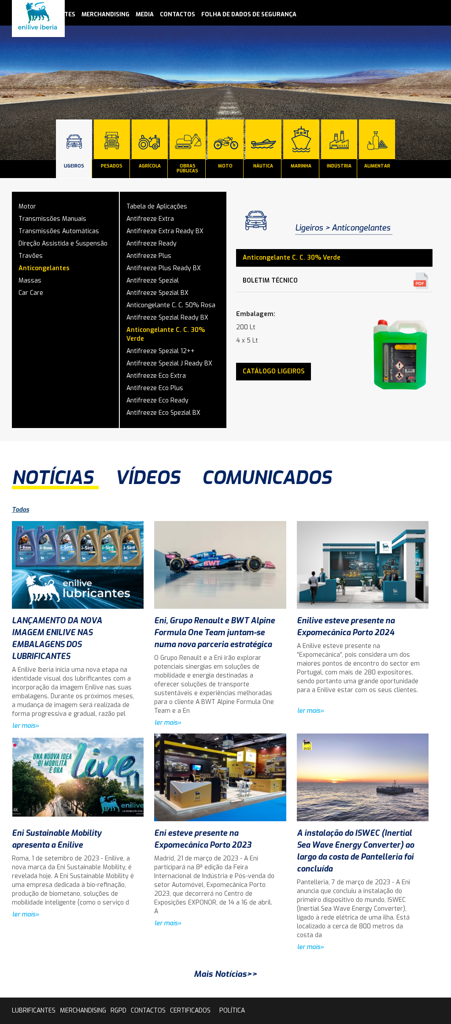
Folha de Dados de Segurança (248, 14)
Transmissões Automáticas (58, 231)
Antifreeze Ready (151, 243)
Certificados (190, 1010)
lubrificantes (33, 1010)
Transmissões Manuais (52, 219)
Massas (29, 280)
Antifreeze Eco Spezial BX (163, 413)
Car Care (30, 293)
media (145, 14)
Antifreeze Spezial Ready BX (167, 317)
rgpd (118, 1010)
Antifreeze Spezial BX (157, 293)
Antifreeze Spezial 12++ (160, 351)
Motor (27, 206)
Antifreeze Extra (150, 219)
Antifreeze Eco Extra (156, 376)
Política (232, 1010)
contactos (177, 14)
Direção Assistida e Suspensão (62, 243)
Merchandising (105, 14)
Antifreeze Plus (148, 256)
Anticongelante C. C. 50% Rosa (170, 305)
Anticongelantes (44, 268)
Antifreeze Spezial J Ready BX (169, 363)
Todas (20, 510)
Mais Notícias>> (225, 973)
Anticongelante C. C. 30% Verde (165, 334)
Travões (30, 256)
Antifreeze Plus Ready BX (163, 268)
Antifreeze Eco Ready (157, 400)
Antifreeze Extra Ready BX (164, 231)
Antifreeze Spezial (152, 280)
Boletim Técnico (270, 280)
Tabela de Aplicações (156, 206)
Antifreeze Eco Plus (154, 388)
